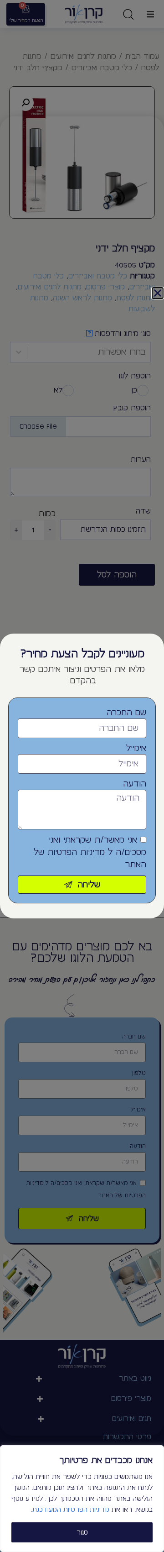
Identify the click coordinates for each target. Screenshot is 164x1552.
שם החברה (126, 712)
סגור (82, 1532)
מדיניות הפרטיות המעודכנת (70, 1509)
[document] (82, 776)
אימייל (136, 748)
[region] (82, 1498)
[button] (158, 293)
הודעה (134, 783)
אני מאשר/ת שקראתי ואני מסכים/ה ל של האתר (90, 852)
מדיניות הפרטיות (76, 852)
